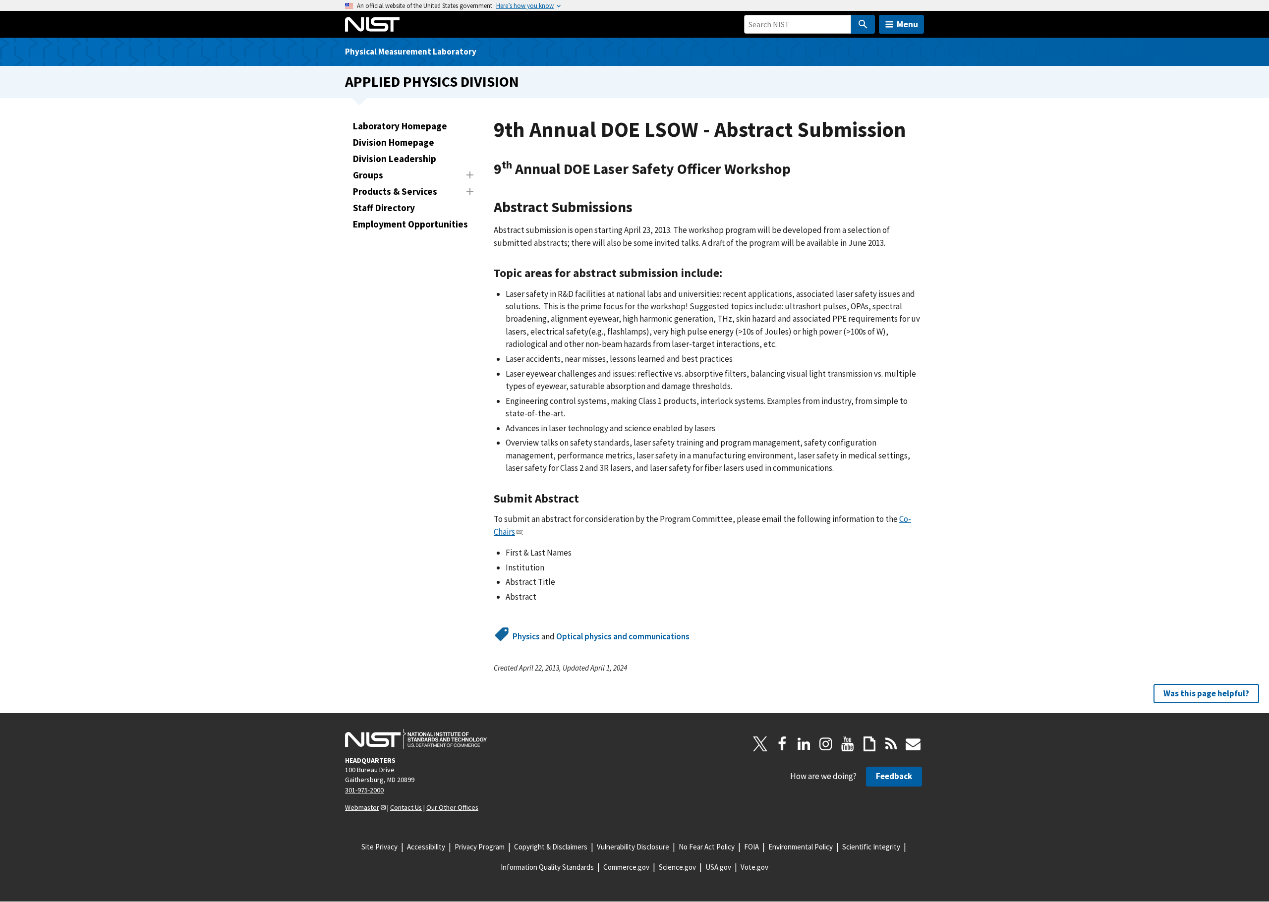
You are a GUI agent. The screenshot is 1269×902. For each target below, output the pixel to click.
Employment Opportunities (410, 224)
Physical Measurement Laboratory (410, 51)
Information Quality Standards (547, 867)
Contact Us (406, 807)
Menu (907, 24)
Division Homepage (393, 142)
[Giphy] (869, 744)
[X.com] (760, 744)
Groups (368, 175)
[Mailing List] (913, 744)
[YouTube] (848, 744)
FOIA (751, 846)
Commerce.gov (626, 867)
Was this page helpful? (1206, 693)
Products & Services (395, 191)
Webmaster (362, 807)
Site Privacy (379, 846)
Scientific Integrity (871, 846)
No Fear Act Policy (707, 846)
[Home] (372, 24)
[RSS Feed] (891, 744)
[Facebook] (782, 744)
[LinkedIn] (804, 744)
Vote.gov (754, 867)
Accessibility (426, 846)
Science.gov (677, 867)
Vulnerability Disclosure (633, 846)
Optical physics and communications (623, 636)
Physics (526, 636)
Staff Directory (384, 208)
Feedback (894, 776)
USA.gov (718, 867)
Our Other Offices (452, 807)
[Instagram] (826, 744)
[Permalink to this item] (798, 169)
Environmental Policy (800, 846)
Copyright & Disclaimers (550, 846)
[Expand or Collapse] (470, 175)
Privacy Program (480, 846)
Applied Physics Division (432, 81)
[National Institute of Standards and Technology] (416, 739)
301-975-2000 (364, 790)
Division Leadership (394, 159)
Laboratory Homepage (400, 126)
